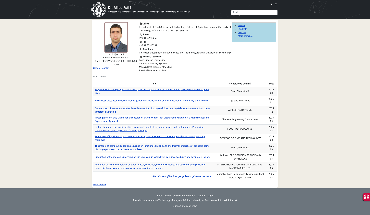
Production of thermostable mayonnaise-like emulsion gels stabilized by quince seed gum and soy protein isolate (152, 157)
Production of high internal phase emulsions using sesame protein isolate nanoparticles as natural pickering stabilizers (150, 138)
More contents (245, 36)
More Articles (99, 185)
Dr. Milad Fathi (119, 8)
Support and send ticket (185, 206)
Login (210, 196)
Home (167, 196)
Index (159, 196)
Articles (241, 26)
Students (242, 29)
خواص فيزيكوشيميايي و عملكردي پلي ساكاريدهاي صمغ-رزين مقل (182, 176)
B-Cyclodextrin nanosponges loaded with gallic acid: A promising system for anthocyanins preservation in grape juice (152, 91)
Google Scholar (101, 68)
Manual (201, 196)
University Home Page (184, 196)
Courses (242, 33)
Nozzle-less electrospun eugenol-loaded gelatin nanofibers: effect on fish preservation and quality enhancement (152, 101)
